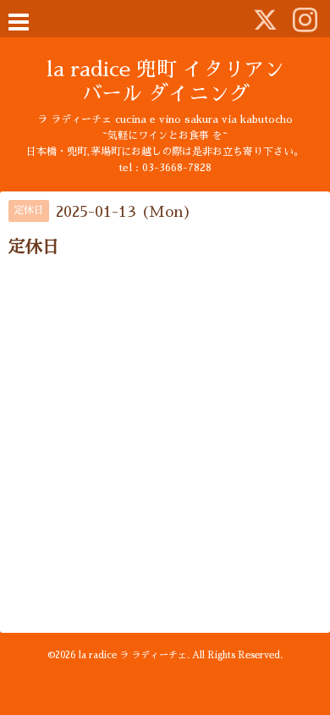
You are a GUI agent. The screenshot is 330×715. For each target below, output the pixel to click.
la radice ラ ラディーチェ (133, 655)
